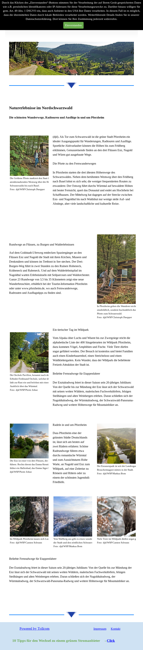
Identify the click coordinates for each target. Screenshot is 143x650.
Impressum (99, 628)
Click (97, 641)
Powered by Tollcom (35, 628)
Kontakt (115, 628)
